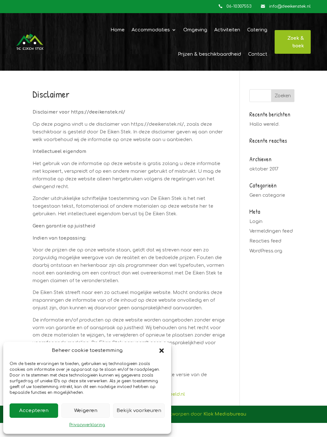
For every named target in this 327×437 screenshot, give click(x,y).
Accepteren (34, 410)
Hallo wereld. (264, 124)
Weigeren (85, 410)
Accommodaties (151, 29)
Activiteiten (227, 29)
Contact (257, 54)
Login (255, 221)
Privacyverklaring (87, 425)
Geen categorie (267, 195)
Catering (257, 29)
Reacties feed (265, 241)
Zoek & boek (295, 42)
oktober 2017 (263, 169)
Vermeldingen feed (271, 231)
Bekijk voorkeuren (139, 410)
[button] (161, 350)
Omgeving (195, 29)
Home (117, 29)
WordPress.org (265, 251)
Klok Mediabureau (224, 414)
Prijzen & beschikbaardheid (209, 54)
